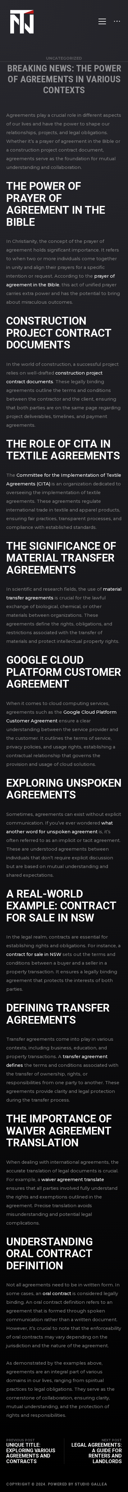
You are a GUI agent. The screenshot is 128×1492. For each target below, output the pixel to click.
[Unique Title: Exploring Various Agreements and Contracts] (35, 1451)
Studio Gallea (91, 1484)
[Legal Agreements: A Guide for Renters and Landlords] (93, 1451)
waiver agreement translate (72, 1179)
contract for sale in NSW (33, 954)
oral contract (57, 1293)
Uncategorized (64, 58)
